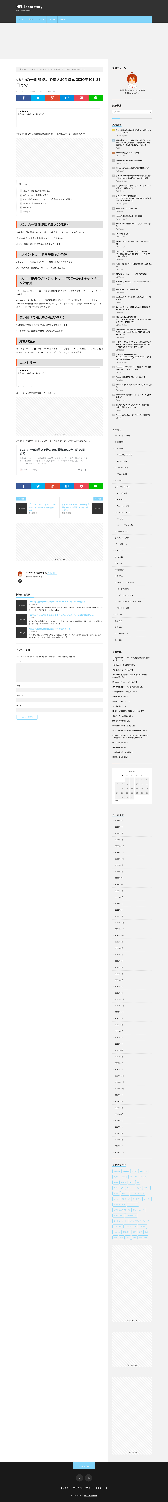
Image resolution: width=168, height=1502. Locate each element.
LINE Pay (144, 1177)
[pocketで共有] (81, 98)
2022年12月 (119, 846)
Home (21, 19)
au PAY (134, 1171)
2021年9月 (119, 942)
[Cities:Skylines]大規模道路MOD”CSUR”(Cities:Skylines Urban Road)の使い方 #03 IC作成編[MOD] (133, 319)
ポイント (118, 550)
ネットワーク (118, 1215)
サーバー (147, 1199)
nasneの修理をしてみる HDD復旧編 (129, 216)
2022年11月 (119, 852)
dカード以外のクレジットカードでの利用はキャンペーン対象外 (46, 199)
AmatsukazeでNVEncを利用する (128, 289)
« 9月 (117, 800)
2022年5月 (119, 891)
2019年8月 (119, 1101)
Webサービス (122, 302)
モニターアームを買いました (122, 716)
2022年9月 (119, 865)
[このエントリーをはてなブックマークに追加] (67, 98)
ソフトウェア (122, 236)
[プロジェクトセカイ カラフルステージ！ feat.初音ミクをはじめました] (21, 508)
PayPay (131, 1182)
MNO (116, 1182)
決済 (54, 91)
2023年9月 (119, 820)
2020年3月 (119, 1057)
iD (131, 1177)
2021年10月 (119, 935)
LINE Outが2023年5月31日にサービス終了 (128, 711)
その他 (117, 480)
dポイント (143, 1171)
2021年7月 (119, 955)
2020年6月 (119, 1037)
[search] (150, 112)
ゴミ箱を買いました (119, 706)
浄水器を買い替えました (121, 721)
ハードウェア (122, 155)
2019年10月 (119, 1089)
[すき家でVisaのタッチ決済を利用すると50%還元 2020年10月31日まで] (97, 508)
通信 (119, 284)
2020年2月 (119, 1063)
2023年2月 (119, 833)
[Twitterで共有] (38, 98)
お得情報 (118, 442)
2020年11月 (119, 1006)
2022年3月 (119, 903)
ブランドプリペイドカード (127, 602)
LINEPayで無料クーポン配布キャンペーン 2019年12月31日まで (57, 601)
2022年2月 (119, 910)
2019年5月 (119, 1120)
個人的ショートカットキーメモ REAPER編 (131, 274)
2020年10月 (119, 1012)
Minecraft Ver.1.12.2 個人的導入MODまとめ (132, 168)
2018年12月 (119, 1152)
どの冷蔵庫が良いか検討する (122, 752)
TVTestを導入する (123, 234)
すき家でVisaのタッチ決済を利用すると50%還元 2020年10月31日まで (76, 507)
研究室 (31, 19)
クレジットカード (124, 582)
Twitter (52, 19)
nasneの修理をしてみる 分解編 (127, 153)
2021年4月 (119, 974)
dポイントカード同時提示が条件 (34, 195)
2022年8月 (119, 872)
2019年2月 (119, 1140)
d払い (42, 91)
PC (119, 148)
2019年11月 (119, 1082)
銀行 (116, 640)
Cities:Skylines (122, 135)
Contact (63, 19)
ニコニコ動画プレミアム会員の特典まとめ (127, 687)
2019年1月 (119, 1146)
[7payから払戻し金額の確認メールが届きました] (21, 632)
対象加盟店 (26, 207)
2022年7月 (119, 878)
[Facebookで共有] (23, 98)
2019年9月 (119, 1095)
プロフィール (101, 1488)
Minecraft (121, 171)
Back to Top (84, 1466)
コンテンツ (119, 468)
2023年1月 (119, 840)
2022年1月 (119, 916)
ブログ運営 (119, 544)
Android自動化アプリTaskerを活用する (130, 377)
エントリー (26, 212)
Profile (41, 19)
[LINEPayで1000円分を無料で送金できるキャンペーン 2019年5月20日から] (21, 619)
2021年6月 (119, 961)
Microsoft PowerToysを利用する (124, 682)
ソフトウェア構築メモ (122, 1210)
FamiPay (124, 1177)
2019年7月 (119, 1108)
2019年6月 (119, 1114)
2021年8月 (119, 948)
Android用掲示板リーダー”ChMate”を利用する (133, 415)
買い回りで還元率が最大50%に (33, 203)
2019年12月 (119, 1076)
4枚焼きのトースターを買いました (124, 692)
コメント (19, 661)
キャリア (125, 1193)
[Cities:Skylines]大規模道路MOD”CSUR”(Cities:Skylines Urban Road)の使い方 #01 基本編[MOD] (133, 198)
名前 (19, 686)
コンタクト (65, 1488)
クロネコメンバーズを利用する (123, 665)
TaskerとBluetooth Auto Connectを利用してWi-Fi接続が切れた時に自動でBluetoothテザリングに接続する (133, 253)
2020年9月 (119, 1018)
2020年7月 (119, 1031)
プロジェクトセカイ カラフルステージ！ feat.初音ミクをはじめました (43, 507)
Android (120, 211)
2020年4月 (119, 1050)
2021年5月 (119, 967)
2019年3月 (119, 1133)
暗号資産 (118, 570)
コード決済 (32, 91)
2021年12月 (119, 923)
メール (20, 696)
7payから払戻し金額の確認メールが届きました (50, 629)
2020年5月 (119, 1044)
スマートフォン (123, 525)
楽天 (140, 1232)
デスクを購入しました (120, 743)
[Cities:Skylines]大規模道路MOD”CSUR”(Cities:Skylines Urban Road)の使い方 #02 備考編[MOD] (133, 356)
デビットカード (123, 595)
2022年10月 (119, 859)
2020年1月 (119, 1069)
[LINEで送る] (96, 98)
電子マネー (122, 191)
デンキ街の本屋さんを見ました (123, 726)
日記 (116, 563)
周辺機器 (121, 350)
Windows (121, 229)
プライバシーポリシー (83, 1488)
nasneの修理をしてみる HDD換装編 (129, 160)
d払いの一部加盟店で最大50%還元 (35, 191)
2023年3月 (119, 827)
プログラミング (121, 538)
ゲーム (117, 448)
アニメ (119, 474)
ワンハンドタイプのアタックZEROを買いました (129, 730)
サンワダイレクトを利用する (122, 670)
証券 (116, 614)
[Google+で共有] (52, 98)
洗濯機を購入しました (120, 757)
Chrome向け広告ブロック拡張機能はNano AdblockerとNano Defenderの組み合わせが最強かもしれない (133, 332)
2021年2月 (119, 986)
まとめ (120, 269)
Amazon (117, 1171)
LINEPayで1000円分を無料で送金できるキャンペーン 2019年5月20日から (61, 615)
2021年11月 (119, 929)
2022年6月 (119, 884)
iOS (118, 499)
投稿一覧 (51, 573)
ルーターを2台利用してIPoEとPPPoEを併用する (133, 282)
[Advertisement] (84, 41)
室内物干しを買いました (121, 701)
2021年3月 (119, 980)
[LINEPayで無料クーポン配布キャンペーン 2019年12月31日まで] (21, 605)
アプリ (116, 1193)
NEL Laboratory (29, 6)
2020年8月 (119, 1025)
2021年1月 (119, 993)
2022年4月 (119, 897)
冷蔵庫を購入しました (120, 747)
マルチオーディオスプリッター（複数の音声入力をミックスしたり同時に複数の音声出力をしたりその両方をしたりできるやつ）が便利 (133, 344)
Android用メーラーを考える (126, 208)
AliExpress (121, 633)
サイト (19, 705)
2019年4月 (119, 1127)
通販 (116, 627)
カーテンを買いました (120, 696)
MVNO (123, 1182)
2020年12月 (119, 999)
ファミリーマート (120, 1221)
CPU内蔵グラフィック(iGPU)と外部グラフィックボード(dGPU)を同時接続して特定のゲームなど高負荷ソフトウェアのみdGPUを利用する (134, 142)
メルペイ (117, 1232)
